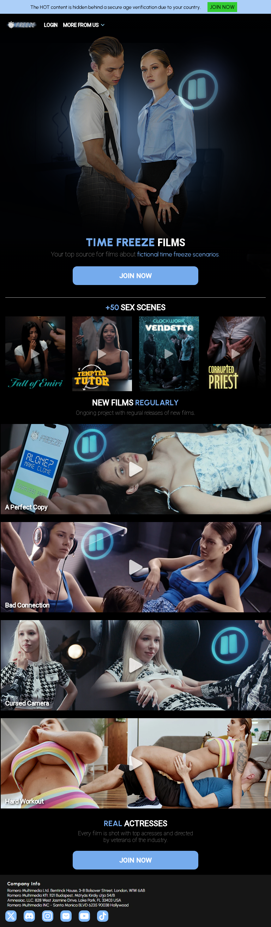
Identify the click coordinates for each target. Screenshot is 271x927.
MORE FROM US (81, 25)
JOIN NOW (222, 7)
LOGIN (51, 25)
